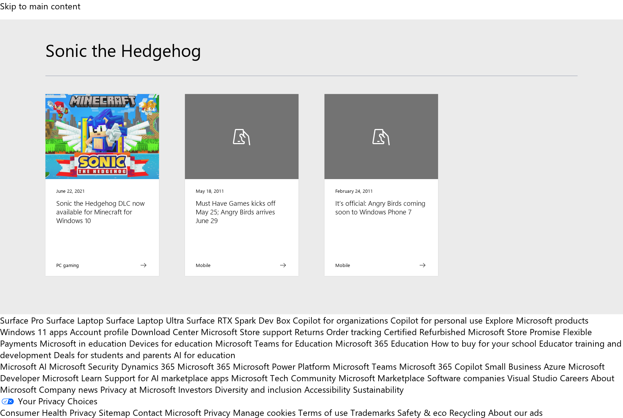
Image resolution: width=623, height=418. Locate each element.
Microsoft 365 (203, 366)
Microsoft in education (83, 343)
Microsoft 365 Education (382, 343)
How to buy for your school (483, 343)
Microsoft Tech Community (283, 377)
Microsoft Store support (246, 331)
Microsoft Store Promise (514, 331)
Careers (574, 377)
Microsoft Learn (72, 377)
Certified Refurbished (424, 331)
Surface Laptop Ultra (145, 320)
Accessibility (327, 389)
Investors (195, 389)
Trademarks (372, 412)
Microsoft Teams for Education (274, 343)
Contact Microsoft (167, 412)
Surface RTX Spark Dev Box (238, 320)
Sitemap (114, 412)
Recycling (467, 412)
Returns (309, 331)
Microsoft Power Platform (281, 366)
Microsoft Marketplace (382, 377)
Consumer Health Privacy (48, 412)
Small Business (513, 366)
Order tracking (353, 331)
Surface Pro (22, 320)
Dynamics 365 (148, 366)
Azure (555, 366)
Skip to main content (40, 6)
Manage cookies (264, 412)
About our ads (515, 412)
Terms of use (323, 412)
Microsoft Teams (365, 366)
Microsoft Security (84, 366)
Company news (68, 389)
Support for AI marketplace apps (167, 377)
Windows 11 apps (33, 331)
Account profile (99, 331)
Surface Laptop (74, 320)
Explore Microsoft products (536, 320)
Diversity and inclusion (258, 389)
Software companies (466, 377)
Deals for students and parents (112, 354)
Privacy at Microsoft (138, 389)
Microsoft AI (23, 366)
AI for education (204, 354)
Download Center (164, 331)
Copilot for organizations (340, 320)
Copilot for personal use (436, 320)
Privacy (218, 412)
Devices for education (171, 343)
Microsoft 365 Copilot (440, 366)
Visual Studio (532, 377)
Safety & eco (422, 412)
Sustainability (378, 389)
